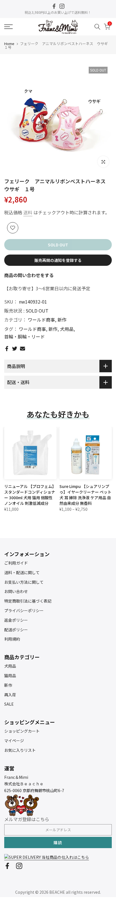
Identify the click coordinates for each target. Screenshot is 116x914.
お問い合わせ (16, 591)
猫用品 (10, 675)
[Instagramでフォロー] (61, 6)
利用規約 (12, 639)
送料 (27, 212)
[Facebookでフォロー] (54, 6)
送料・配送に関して (22, 572)
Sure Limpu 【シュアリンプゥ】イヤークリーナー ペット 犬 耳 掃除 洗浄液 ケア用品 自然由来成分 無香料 (85, 494)
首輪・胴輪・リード (24, 336)
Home (9, 43)
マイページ (14, 740)
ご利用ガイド (16, 563)
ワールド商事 (41, 319)
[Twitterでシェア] (14, 348)
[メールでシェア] (22, 348)
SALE (9, 704)
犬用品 (66, 329)
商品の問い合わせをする (29, 275)
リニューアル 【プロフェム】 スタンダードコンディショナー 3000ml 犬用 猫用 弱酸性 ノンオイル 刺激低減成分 (30, 494)
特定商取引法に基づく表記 (28, 601)
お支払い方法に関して (24, 582)
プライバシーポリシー (24, 610)
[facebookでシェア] (6, 348)
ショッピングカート (22, 731)
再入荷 (10, 694)
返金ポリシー (16, 620)
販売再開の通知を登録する (58, 260)
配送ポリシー (16, 629)
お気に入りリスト (20, 750)
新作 (61, 319)
